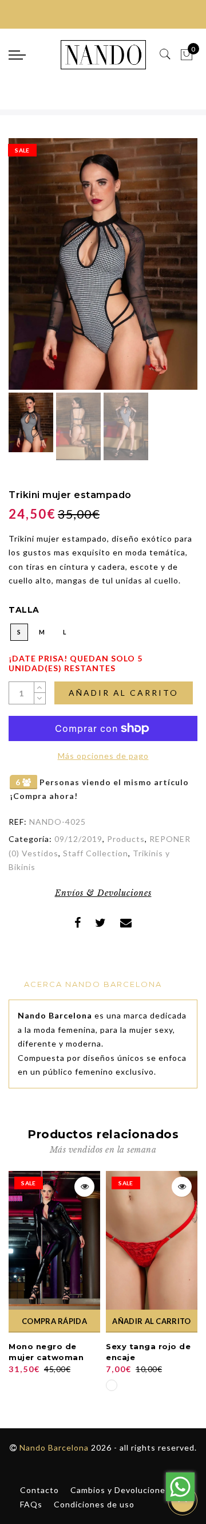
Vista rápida (84, 1187)
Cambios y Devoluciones (120, 1490)
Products (126, 839)
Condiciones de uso (94, 1504)
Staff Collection (95, 853)
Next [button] (162, 270)
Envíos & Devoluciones (103, 893)
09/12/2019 (78, 839)
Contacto (39, 1490)
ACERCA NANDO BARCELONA (93, 984)
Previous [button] (29, 271)
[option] (103, 264)
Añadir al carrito (124, 693)
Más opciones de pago (103, 756)
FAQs (31, 1504)
